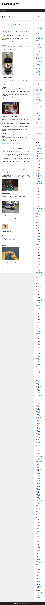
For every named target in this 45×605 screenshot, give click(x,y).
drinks (15, 268)
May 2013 (38, 302)
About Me (3, 10)
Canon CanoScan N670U (7, 143)
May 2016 (38, 210)
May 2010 (38, 395)
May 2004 (38, 533)
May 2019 (38, 155)
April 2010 (38, 397)
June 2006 (38, 477)
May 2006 (38, 478)
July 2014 (38, 269)
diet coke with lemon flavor (8, 268)
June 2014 (38, 270)
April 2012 (38, 335)
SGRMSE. (38, 97)
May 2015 (38, 241)
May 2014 (38, 272)
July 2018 (38, 180)
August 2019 (38, 151)
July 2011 (38, 361)
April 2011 (38, 366)
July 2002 (38, 592)
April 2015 (38, 243)
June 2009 (38, 425)
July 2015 (38, 238)
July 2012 (38, 330)
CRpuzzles (4, 239)
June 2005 (38, 500)
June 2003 (38, 562)
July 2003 (38, 561)
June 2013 (38, 300)
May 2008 (38, 458)
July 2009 (38, 423)
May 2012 (38, 333)
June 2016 (38, 208)
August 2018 (38, 178)
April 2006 (38, 480)
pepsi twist (24, 268)
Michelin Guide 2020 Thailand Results (39, 29)
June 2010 (38, 394)
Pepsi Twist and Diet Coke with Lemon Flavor (13, 25)
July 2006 (38, 475)
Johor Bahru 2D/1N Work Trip (38, 76)
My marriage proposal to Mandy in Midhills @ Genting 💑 (39, 121)
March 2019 (38, 158)
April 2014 (38, 274)
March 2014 (38, 275)
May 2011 (38, 364)
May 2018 (38, 183)
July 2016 (38, 206)
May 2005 (38, 502)
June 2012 (38, 331)
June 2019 (38, 153)
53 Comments (6, 270)
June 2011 (38, 363)
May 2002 (38, 595)
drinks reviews (19, 268)
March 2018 (38, 185)
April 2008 (38, 459)
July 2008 (38, 454)
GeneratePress (29, 603)
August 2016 (38, 205)
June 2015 (38, 239)
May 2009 (38, 427)
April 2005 (38, 503)
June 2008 (38, 456)
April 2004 (38, 535)
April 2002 (38, 597)
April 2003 (38, 566)
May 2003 (38, 564)
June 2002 (38, 594)
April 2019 (38, 156)
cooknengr (38, 116)
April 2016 (38, 211)
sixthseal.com (10, 3)
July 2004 (38, 530)
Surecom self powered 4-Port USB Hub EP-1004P (12, 146)
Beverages (5, 267)
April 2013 (38, 303)
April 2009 (38, 428)
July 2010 (38, 392)
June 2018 (38, 181)
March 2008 (38, 461)
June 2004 (38, 531)
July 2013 (38, 299)
